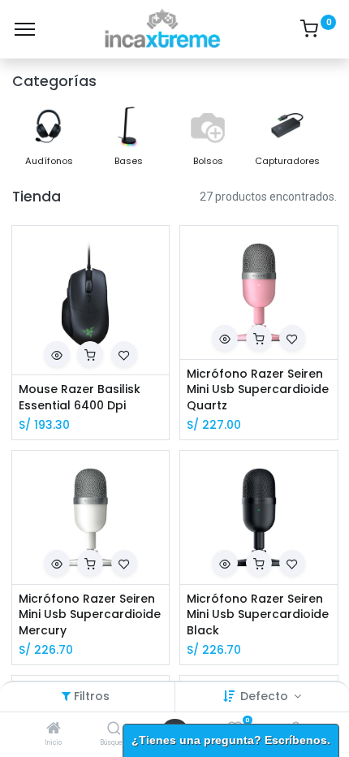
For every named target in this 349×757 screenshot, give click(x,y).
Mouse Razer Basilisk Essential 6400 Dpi (79, 397)
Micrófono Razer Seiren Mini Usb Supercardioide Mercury (90, 614)
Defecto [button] (265, 696)
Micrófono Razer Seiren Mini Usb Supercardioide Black (258, 614)
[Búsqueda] (114, 729)
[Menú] (25, 29)
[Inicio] (53, 729)
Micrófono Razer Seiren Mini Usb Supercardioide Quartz (258, 389)
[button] (57, 354)
